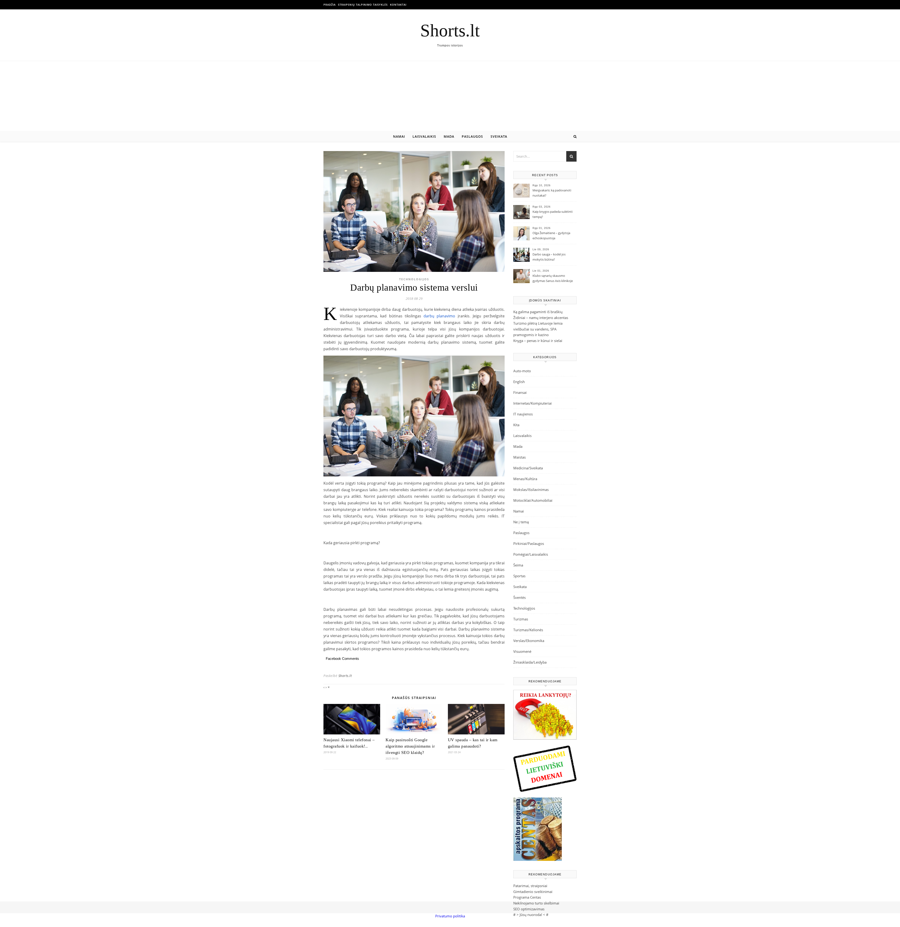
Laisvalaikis (424, 136)
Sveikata (499, 136)
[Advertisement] (450, 96)
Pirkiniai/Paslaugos (528, 543)
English (519, 381)
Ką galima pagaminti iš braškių (537, 311)
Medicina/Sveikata (528, 468)
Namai (399, 136)
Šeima (518, 565)
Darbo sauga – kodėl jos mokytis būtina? (549, 257)
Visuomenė (522, 651)
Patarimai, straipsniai (530, 885)
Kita (516, 424)
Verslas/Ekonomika (528, 640)
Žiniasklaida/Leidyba (530, 662)
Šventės (519, 597)
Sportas (519, 576)
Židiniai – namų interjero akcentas (540, 317)
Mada (449, 136)
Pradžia (329, 4)
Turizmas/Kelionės (528, 629)
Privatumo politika (450, 916)
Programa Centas (527, 897)
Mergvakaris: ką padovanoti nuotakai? (551, 193)
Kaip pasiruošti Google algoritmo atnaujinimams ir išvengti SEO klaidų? (410, 746)
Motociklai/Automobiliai (532, 500)
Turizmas (520, 619)
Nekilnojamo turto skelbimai (536, 903)
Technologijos (414, 279)
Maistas (519, 457)
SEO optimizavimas (528, 909)
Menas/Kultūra (525, 478)
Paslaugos (472, 136)
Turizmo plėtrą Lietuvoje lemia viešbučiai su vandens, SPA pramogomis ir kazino (537, 329)
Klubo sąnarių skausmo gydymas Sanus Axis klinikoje (552, 278)
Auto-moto (522, 371)
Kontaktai (398, 4)
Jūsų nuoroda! (531, 914)
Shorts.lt (450, 30)
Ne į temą (521, 522)
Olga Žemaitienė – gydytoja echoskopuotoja (551, 235)
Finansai (520, 392)
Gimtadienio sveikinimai (532, 891)
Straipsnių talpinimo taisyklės (363, 4)
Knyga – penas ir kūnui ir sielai (537, 340)
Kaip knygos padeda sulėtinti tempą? (552, 214)
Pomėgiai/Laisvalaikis (530, 554)
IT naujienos (523, 414)
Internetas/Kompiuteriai (532, 403)
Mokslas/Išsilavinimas (531, 489)
